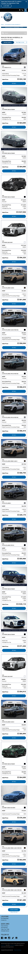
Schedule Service (5, 931)
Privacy (15, 950)
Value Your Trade (5, 929)
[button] (25, 10)
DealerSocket (12, 945)
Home (2, 24)
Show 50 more (14, 912)
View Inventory (4, 925)
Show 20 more (14, 909)
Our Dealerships (4, 918)
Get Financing (4, 927)
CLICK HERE (6, 6)
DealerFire (3, 945)
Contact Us (3, 920)
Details (14, 83)
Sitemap (19, 950)
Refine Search (7, 42)
